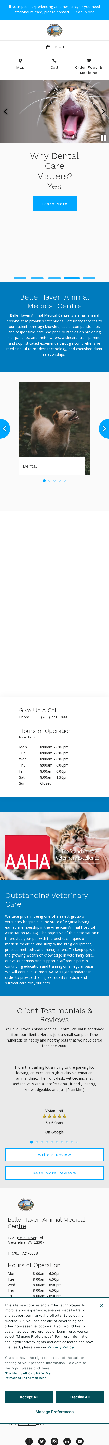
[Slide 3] (54, 278)
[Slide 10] (77, 1142)
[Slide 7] (62, 1142)
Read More (84, 12)
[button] (7, 30)
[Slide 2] (37, 278)
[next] (103, 111)
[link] (54, 30)
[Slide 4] (72, 278)
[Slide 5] (89, 278)
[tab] (28, 738)
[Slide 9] (72, 1142)
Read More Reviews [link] (54, 1173)
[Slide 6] (57, 1142)
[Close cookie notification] (101, 1305)
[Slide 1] (20, 278)
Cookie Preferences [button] (26, 1424)
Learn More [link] (55, 203)
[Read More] (75, 1090)
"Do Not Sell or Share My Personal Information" (28, 1375)
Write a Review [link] (54, 1154)
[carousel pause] (103, 137)
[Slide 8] (67, 1142)
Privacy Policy (61, 1347)
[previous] (6, 111)
